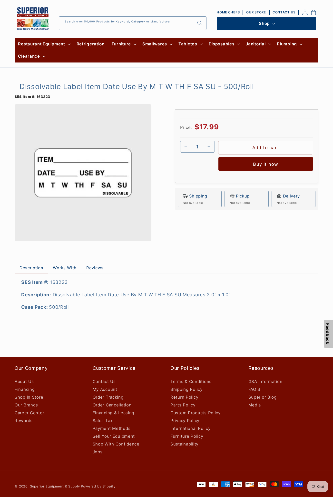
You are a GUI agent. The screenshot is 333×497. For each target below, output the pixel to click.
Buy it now (265, 164)
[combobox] (132, 23)
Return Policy (184, 397)
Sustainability (184, 444)
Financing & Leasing (114, 412)
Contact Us (104, 381)
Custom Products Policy (195, 412)
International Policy (190, 428)
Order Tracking (108, 397)
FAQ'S (254, 389)
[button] (44, 44)
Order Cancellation (112, 405)
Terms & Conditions (191, 381)
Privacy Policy (184, 420)
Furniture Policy (186, 436)
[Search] (199, 23)
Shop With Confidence (116, 444)
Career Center (29, 412)
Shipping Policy (186, 389)
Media (254, 405)
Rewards (24, 420)
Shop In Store (29, 397)
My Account (105, 389)
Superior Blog (262, 397)
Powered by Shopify (98, 486)
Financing (25, 389)
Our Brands (26, 405)
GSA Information (265, 381)
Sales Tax (103, 420)
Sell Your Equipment (114, 436)
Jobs (98, 451)
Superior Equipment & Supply (55, 486)
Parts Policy (183, 405)
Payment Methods (112, 428)
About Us (24, 381)
